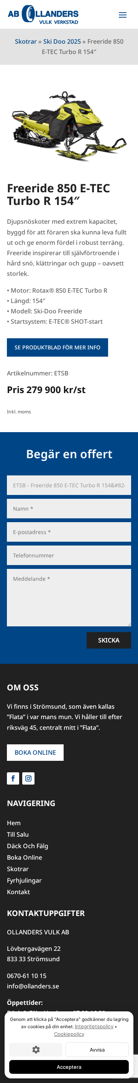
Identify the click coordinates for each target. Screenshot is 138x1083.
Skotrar (26, 41)
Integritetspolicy (94, 1026)
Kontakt (18, 892)
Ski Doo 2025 (62, 41)
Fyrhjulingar (24, 881)
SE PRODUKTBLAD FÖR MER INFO (57, 347)
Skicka (109, 640)
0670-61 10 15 (26, 976)
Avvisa (97, 1050)
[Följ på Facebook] (13, 778)
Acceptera (69, 1067)
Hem (14, 823)
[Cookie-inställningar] (35, 1050)
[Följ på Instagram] (28, 778)
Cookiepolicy (69, 1034)
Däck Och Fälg (27, 846)
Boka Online (35, 752)
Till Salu (18, 835)
